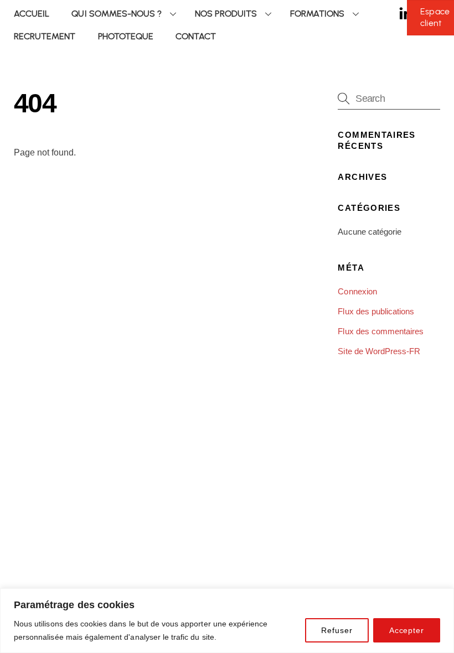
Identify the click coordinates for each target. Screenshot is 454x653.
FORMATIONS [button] (317, 13)
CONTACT (196, 36)
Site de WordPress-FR (379, 351)
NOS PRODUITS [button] (226, 13)
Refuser (336, 630)
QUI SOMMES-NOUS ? (116, 13)
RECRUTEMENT (45, 36)
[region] (227, 620)
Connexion (357, 291)
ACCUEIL (31, 13)
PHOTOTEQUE (125, 36)
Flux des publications (376, 311)
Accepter (406, 630)
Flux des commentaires (381, 331)
